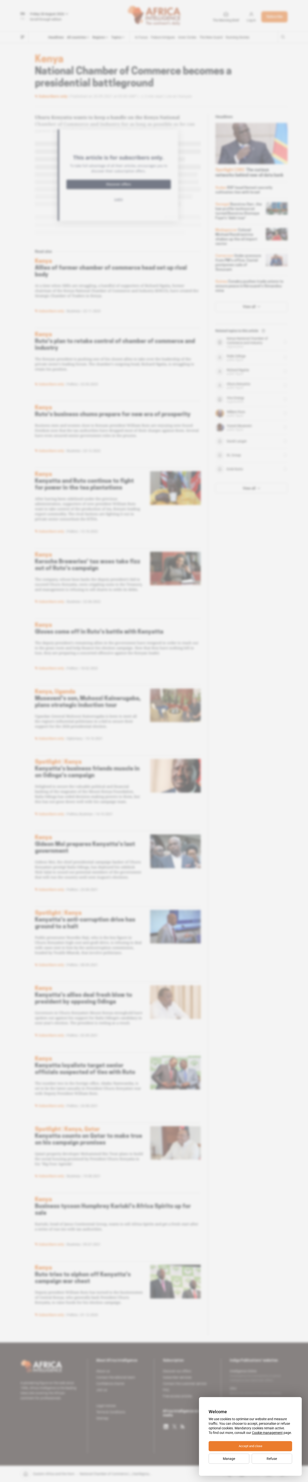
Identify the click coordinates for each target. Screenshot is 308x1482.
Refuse (272, 1459)
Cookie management (267, 1433)
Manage (229, 1459)
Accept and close (250, 1446)
